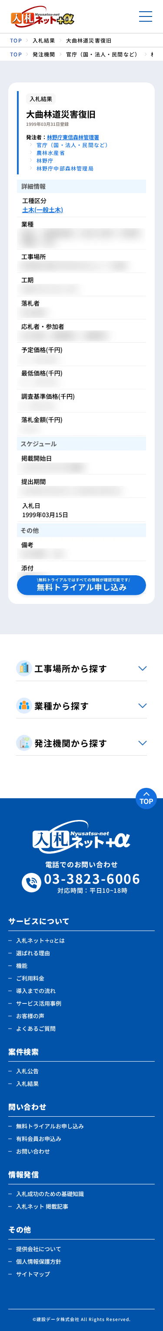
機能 (21, 965)
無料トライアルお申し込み (50, 1126)
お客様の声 (30, 1016)
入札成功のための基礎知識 (50, 1194)
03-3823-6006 (92, 883)
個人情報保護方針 (38, 1261)
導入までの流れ (36, 991)
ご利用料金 (30, 978)
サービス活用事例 (38, 1003)
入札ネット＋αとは (40, 940)
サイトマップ (33, 1274)
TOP (146, 801)
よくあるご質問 (36, 1028)
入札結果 (27, 1083)
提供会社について (38, 1249)
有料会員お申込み (38, 1138)
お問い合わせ (33, 1151)
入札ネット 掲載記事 (42, 1206)
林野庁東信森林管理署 (73, 137)
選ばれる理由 (33, 953)
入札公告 (27, 1071)
